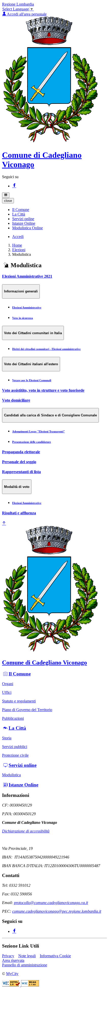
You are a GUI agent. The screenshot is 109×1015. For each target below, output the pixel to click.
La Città (17, 728)
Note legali (27, 956)
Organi (7, 684)
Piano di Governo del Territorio (27, 710)
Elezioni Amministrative (26, 307)
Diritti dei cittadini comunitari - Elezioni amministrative (46, 348)
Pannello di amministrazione (24, 965)
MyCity (12, 973)
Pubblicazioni (13, 718)
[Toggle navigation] (5, 195)
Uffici (6, 692)
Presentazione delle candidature (31, 441)
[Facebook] (14, 186)
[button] (20, 209)
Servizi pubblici (14, 746)
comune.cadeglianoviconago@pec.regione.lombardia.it (56, 911)
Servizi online (23, 765)
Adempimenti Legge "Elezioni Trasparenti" (38, 431)
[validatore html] (11, 985)
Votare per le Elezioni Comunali (31, 380)
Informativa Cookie (55, 956)
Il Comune (20, 673)
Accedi (18, 236)
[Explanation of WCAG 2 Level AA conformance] (30, 985)
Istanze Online (23, 784)
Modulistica (11, 775)
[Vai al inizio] (4, 523)
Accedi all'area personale (26, 14)
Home (17, 245)
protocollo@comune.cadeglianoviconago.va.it (51, 902)
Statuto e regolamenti (19, 701)
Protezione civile (15, 755)
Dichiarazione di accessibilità (25, 831)
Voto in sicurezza (22, 317)
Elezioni (18, 250)
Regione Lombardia (18, 4)
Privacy (8, 956)
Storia (6, 738)
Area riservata (13, 960)
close (8, 201)
